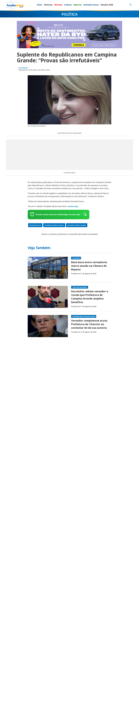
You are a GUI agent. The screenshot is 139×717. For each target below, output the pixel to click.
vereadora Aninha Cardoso (54, 225)
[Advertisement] (69, 154)
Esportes (77, 4)
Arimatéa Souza (91, 4)
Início (39, 4)
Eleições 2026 (107, 4)
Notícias (58, 4)
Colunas (68, 4)
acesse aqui (73, 206)
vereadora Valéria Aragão (76, 225)
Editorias (48, 4)
